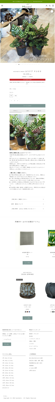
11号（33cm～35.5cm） (9, 380)
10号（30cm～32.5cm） (9, 378)
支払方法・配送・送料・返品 (36, 360)
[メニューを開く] (2, 5)
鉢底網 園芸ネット (27, 252)
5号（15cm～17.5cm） (8, 365)
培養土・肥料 (32, 341)
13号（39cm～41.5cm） (9, 385)
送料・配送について (17, 204)
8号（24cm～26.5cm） (8, 373)
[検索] (50, 5)
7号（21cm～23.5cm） (8, 370)
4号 (11, 95)
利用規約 (31, 365)
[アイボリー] (51, 311)
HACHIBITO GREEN (19, 71)
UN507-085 (27, 305)
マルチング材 (32, 348)
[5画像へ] (25, 64)
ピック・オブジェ (33, 346)
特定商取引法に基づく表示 (35, 363)
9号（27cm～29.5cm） (8, 375)
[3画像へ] (22, 64)
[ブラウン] (27, 311)
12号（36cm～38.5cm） (9, 383)
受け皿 (31, 336)
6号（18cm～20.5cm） (8, 368)
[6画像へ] (27, 64)
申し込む (7, 344)
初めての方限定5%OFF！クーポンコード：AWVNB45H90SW (27, 1)
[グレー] (25, 311)
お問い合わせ (32, 370)
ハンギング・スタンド (34, 338)
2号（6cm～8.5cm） (8, 358)
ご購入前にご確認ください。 (19, 199)
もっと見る (27, 262)
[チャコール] (53, 311)
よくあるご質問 (33, 368)
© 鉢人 (5, 396)
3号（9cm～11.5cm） (8, 360)
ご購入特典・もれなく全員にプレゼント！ (23, 208)
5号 (16, 95)
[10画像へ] (34, 64)
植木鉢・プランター (34, 333)
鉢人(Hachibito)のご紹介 (36, 358)
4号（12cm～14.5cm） (8, 363)
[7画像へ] (29, 64)
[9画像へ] (32, 64)
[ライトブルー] (29, 311)
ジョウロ (31, 343)
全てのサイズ (6, 387)
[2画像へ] (20, 64)
